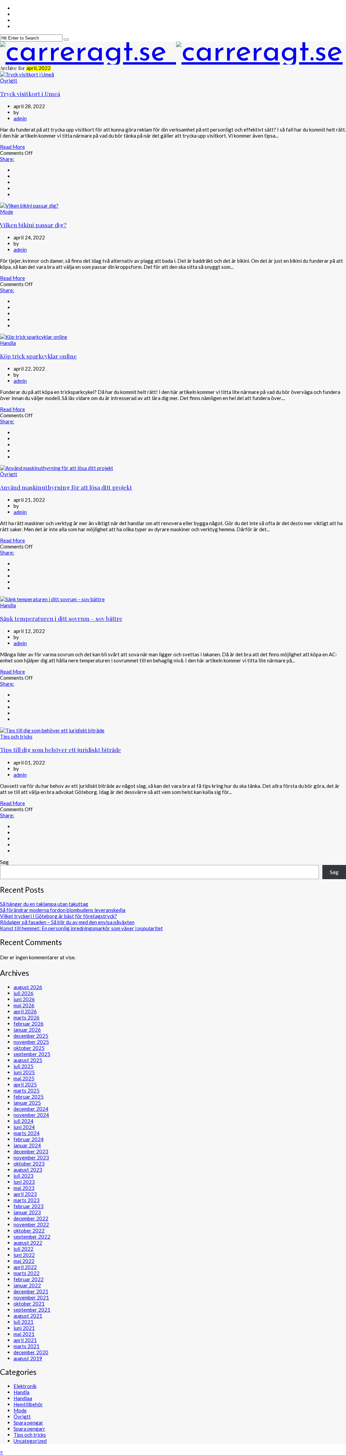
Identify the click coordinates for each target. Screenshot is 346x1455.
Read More (12, 147)
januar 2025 (27, 1103)
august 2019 (28, 1358)
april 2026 (25, 1011)
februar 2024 (29, 1139)
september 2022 (32, 1237)
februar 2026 (29, 1023)
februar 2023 (29, 1206)
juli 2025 (23, 1066)
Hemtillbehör (28, 1404)
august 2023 (28, 1170)
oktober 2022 (29, 1230)
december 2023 (31, 1151)
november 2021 (31, 1297)
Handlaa (23, 1398)
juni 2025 (24, 1072)
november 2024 (31, 1115)
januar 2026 (27, 1030)
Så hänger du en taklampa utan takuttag (44, 904)
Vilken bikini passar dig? (33, 225)
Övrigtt (8, 80)
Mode (6, 212)
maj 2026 (24, 1005)
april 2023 (25, 1194)
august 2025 (28, 1060)
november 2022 (31, 1224)
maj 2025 (24, 1078)
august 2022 (28, 1243)
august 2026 (28, 987)
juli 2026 (23, 993)
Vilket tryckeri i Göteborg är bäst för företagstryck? (58, 916)
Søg (4, 862)
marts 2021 (27, 1346)
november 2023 (31, 1157)
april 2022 (25, 1267)
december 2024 (31, 1109)
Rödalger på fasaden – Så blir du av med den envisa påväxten (67, 922)
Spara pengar (28, 1422)
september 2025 (32, 1054)
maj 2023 (24, 1188)
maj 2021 (24, 1334)
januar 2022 (27, 1285)
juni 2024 (24, 1127)
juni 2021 (24, 1328)
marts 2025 (27, 1090)
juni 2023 (24, 1182)
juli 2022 (23, 1249)
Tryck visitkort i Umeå (30, 93)
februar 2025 (29, 1097)
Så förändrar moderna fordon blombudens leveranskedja (62, 910)
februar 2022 (29, 1279)
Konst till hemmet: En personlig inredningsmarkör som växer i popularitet (81, 928)
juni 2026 (24, 999)
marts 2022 (27, 1273)
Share (7, 159)
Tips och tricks (16, 736)
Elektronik (25, 1386)
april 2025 (25, 1084)
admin (20, 118)
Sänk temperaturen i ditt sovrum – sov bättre (61, 618)
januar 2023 (27, 1212)
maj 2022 (24, 1261)
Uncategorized (30, 1441)
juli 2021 (23, 1322)
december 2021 (31, 1291)
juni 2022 (24, 1255)
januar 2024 (27, 1145)
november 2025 (31, 1042)
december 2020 (31, 1352)
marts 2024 (27, 1133)
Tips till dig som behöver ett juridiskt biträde (60, 749)
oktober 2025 (29, 1048)
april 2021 (25, 1340)
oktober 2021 (29, 1303)
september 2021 (32, 1310)
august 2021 (28, 1316)
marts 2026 (27, 1017)
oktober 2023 (29, 1163)
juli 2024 (23, 1121)
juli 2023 (23, 1176)
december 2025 (31, 1036)
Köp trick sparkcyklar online (38, 356)
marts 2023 (27, 1200)
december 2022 (31, 1218)
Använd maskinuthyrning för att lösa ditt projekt (66, 487)
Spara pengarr (29, 1429)
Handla (8, 343)
